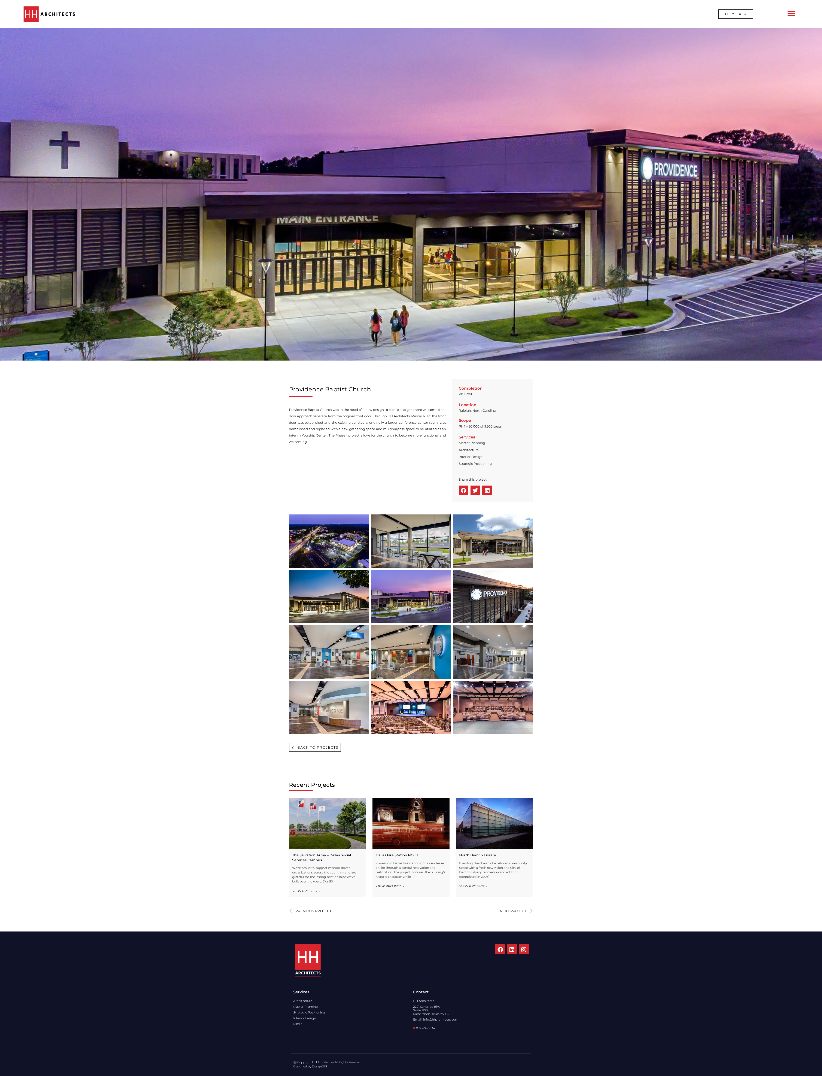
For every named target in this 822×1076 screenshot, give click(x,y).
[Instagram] (524, 949)
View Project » (306, 891)
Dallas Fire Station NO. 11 (397, 855)
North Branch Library (477, 855)
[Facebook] (500, 949)
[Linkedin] (512, 949)
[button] (463, 490)
